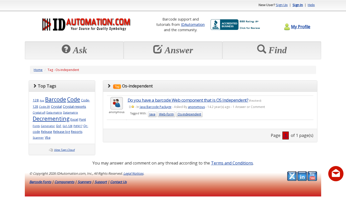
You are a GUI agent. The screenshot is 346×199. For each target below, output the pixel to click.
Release (46, 132)
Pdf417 (77, 126)
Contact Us (118, 181)
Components (64, 181)
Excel (74, 119)
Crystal (56, 106)
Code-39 (44, 106)
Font (82, 119)
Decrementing (51, 118)
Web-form (166, 114)
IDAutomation (193, 24)
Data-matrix (54, 112)
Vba (47, 137)
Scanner (38, 137)
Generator (48, 126)
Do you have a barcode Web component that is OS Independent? (188, 100)
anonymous (196, 107)
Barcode (55, 99)
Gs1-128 (67, 126)
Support (100, 181)
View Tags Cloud (64, 150)
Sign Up (282, 5)
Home (38, 70)
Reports (76, 132)
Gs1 (59, 126)
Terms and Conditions (232, 163)
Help (311, 5)
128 (36, 100)
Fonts (36, 126)
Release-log (61, 132)
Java (152, 114)
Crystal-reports (74, 106)
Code (73, 99)
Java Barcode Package (155, 107)
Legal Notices (133, 173)
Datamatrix (70, 112)
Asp (42, 100)
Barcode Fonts (40, 181)
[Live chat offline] (335, 173)
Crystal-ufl (39, 112)
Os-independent (189, 114)
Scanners (84, 181)
